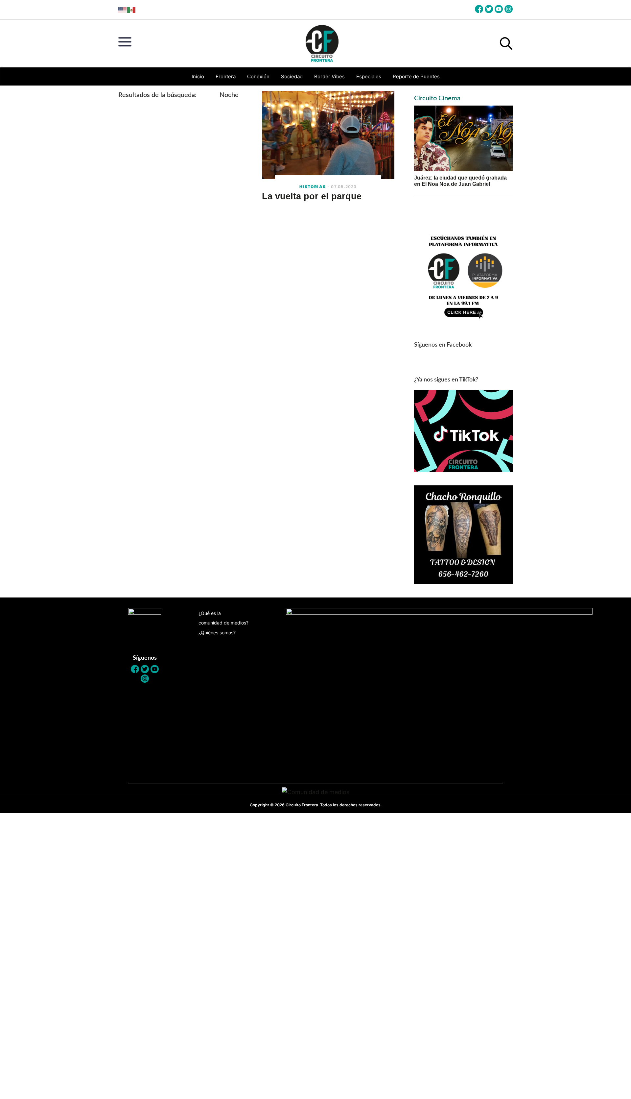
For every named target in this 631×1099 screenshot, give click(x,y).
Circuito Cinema (437, 98)
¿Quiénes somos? (217, 632)
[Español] (131, 9)
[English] (122, 9)
